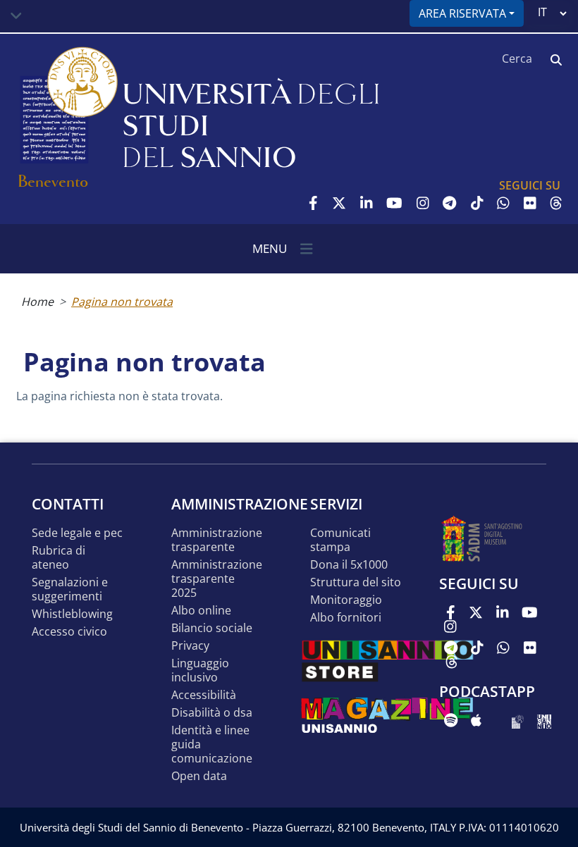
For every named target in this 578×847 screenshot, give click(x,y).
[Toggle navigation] (16, 16)
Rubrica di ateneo (58, 557)
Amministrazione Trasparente (216, 540)
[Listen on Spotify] (450, 720)
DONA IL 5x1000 (349, 564)
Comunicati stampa (340, 540)
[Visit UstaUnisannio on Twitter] (339, 203)
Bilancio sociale (211, 628)
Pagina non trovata (122, 301)
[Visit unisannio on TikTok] (477, 203)
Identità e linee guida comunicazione (211, 744)
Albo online (201, 610)
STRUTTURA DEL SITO (355, 582)
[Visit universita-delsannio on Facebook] (313, 203)
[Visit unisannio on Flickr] (530, 203)
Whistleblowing (72, 614)
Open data (199, 776)
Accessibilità (203, 695)
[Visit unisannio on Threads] (556, 203)
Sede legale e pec (77, 533)
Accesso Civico (69, 631)
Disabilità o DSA (211, 712)
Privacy (190, 645)
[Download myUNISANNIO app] (518, 720)
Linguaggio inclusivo (200, 670)
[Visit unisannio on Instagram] (423, 203)
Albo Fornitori (345, 617)
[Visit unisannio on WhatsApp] (503, 203)
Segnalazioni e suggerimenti (70, 589)
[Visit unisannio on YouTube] (394, 203)
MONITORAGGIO (346, 600)
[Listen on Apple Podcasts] (476, 720)
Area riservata (462, 13)
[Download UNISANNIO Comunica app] (544, 720)
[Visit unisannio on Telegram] (449, 203)
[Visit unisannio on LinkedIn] (366, 203)
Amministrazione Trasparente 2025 (216, 578)
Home (37, 301)
